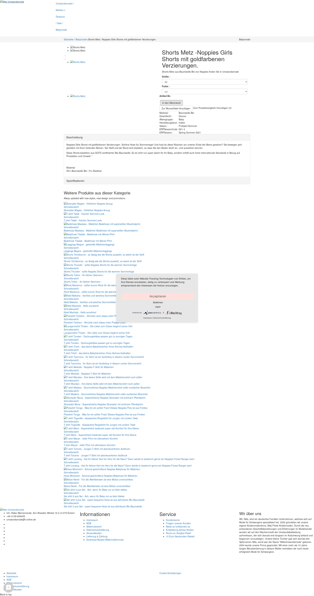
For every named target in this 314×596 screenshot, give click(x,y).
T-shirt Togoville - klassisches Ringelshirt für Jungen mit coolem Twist (99, 424)
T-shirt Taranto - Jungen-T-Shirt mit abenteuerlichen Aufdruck (95, 455)
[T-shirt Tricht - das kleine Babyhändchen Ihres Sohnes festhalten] (98, 346)
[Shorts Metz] (112, 77)
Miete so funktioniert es (178, 526)
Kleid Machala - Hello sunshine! (80, 312)
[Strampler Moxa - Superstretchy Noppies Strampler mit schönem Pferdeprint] (104, 397)
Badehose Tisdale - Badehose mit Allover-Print (88, 240)
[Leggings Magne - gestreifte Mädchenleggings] (89, 244)
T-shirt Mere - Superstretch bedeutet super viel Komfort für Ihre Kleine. (100, 435)
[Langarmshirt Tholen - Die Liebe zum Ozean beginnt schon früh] (98, 325)
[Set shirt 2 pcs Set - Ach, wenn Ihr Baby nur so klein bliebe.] (96, 489)
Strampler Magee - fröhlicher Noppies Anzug (87, 210)
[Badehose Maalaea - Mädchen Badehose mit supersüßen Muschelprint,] (102, 223)
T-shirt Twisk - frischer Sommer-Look (83, 220)
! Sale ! (59, 23)
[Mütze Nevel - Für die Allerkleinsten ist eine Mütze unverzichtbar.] (98, 479)
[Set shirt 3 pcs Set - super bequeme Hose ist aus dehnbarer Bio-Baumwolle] (104, 499)
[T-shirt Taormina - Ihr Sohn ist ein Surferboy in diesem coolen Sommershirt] (104, 356)
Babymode (61, 29)
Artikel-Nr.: (165, 96)
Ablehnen (158, 302)
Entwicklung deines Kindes (179, 529)
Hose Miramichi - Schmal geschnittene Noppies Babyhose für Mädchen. (101, 475)
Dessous (60, 16)
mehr (158, 306)
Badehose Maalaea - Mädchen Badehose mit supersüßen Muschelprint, (101, 230)
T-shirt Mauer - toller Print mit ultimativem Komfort (89, 445)
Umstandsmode (64, 3)
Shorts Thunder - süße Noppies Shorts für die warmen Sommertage (99, 271)
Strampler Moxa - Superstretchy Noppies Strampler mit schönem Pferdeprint (103, 404)
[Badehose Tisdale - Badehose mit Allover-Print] (89, 233)
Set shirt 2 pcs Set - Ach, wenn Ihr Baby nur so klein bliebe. (94, 496)
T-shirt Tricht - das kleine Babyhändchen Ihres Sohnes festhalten (97, 353)
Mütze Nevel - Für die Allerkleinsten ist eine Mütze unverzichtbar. (97, 486)
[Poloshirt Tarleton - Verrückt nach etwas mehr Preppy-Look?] (96, 315)
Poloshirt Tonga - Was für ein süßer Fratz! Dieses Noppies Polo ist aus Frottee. (104, 414)
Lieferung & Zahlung (96, 536)
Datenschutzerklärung (97, 529)
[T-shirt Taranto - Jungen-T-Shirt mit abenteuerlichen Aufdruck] (97, 448)
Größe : (166, 76)
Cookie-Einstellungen (170, 573)
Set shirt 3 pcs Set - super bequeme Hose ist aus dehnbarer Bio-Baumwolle (103, 506)
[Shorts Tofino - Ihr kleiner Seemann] (83, 274)
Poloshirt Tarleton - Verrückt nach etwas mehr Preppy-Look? (95, 322)
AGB (88, 523)
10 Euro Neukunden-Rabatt (180, 536)
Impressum (92, 520)
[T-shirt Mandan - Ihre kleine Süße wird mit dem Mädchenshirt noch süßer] (103, 376)
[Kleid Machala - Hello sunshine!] (81, 305)
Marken (60, 10)
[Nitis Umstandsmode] (24, 1)
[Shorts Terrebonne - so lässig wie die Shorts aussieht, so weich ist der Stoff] (104, 254)
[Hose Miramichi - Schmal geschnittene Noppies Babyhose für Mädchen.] (102, 468)
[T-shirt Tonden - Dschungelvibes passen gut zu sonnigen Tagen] (98, 336)
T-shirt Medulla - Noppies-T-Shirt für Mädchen (87, 373)
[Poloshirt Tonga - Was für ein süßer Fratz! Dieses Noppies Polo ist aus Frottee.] (106, 407)
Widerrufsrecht (94, 526)
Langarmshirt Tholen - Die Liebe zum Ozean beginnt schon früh (97, 332)
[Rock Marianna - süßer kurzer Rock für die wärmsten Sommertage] (99, 285)
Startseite (69, 39)
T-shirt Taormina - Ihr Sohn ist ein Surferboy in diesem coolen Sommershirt (102, 363)
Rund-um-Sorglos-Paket (178, 533)
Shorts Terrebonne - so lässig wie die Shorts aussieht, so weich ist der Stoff (102, 261)
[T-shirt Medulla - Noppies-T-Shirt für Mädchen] (89, 366)
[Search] (266, 1)
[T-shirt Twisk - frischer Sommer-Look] (84, 213)
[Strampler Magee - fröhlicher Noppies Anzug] (88, 203)
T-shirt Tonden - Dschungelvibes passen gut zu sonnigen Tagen (97, 343)
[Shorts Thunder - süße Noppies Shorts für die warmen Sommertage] (100, 264)
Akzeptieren (157, 296)
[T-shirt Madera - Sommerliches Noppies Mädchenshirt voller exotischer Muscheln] (107, 387)
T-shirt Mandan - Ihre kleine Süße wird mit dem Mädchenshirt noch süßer (102, 383)
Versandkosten (94, 533)
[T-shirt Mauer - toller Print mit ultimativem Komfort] (91, 438)
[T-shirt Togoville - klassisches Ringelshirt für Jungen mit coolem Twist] (101, 417)
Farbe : (166, 86)
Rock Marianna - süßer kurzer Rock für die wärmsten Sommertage (98, 291)
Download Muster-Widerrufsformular (105, 539)
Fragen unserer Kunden (178, 523)
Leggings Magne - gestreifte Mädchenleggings (88, 251)
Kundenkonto (173, 520)
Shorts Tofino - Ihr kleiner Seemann (82, 281)
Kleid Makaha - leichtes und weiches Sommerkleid (90, 302)
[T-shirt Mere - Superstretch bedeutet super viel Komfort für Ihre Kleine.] (102, 428)
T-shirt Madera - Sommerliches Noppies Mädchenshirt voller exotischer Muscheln (106, 394)
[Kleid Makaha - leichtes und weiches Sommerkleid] (91, 295)
